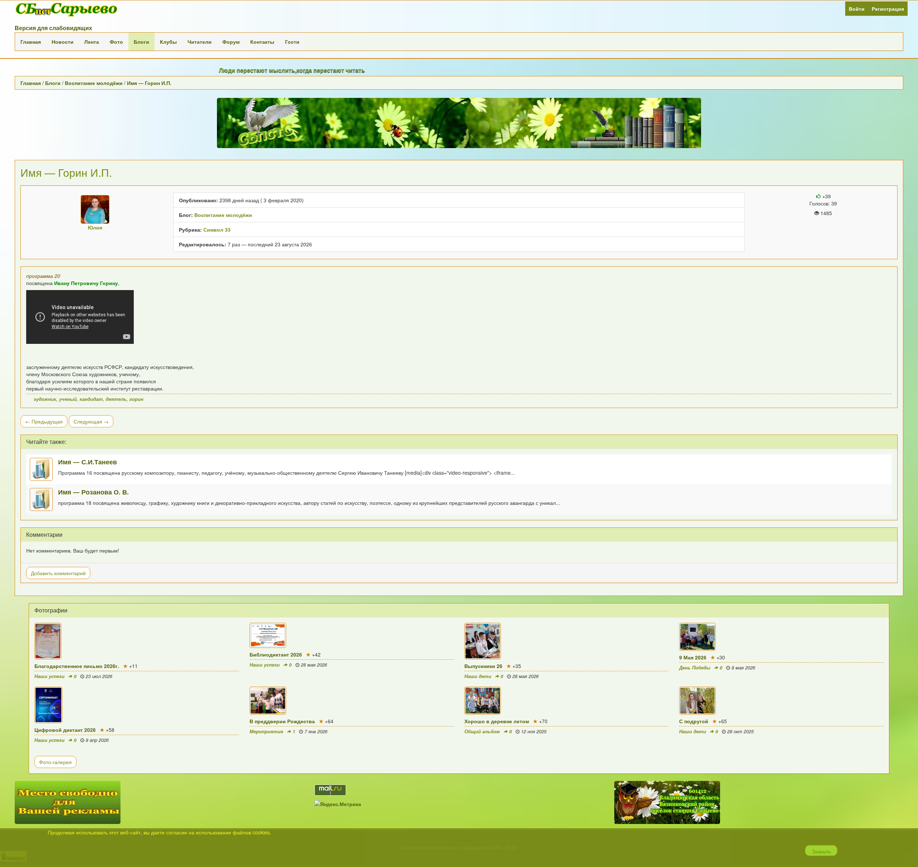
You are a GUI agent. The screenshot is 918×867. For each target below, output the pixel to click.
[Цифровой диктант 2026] (136, 705)
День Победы (694, 667)
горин (136, 399)
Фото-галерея (55, 762)
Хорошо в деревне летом (496, 721)
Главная (30, 41)
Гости (292, 41)
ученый (68, 399)
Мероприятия (266, 731)
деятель (116, 399)
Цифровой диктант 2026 (65, 729)
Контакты (262, 41)
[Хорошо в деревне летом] (566, 701)
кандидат (91, 399)
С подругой (693, 721)
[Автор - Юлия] (95, 209)
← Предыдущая (44, 421)
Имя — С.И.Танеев (87, 461)
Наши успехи (49, 676)
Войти (857, 8)
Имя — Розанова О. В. (93, 491)
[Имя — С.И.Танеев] (44, 469)
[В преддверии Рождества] (352, 701)
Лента (91, 41)
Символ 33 (217, 229)
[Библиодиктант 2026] (352, 635)
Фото (116, 41)
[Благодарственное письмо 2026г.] (136, 641)
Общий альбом (482, 731)
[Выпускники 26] (566, 641)
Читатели (200, 41)
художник (45, 399)
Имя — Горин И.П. (149, 82)
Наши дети (477, 676)
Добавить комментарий (58, 573)
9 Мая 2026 (692, 657)
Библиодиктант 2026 (276, 654)
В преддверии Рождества (282, 721)
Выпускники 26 (483, 665)
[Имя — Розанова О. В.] (44, 499)
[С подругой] (781, 701)
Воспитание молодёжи (94, 82)
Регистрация (888, 8)
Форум (231, 41)
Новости (63, 41)
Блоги (141, 41)
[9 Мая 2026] (781, 637)
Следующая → (91, 421)
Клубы (168, 41)
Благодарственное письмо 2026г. (76, 665)
